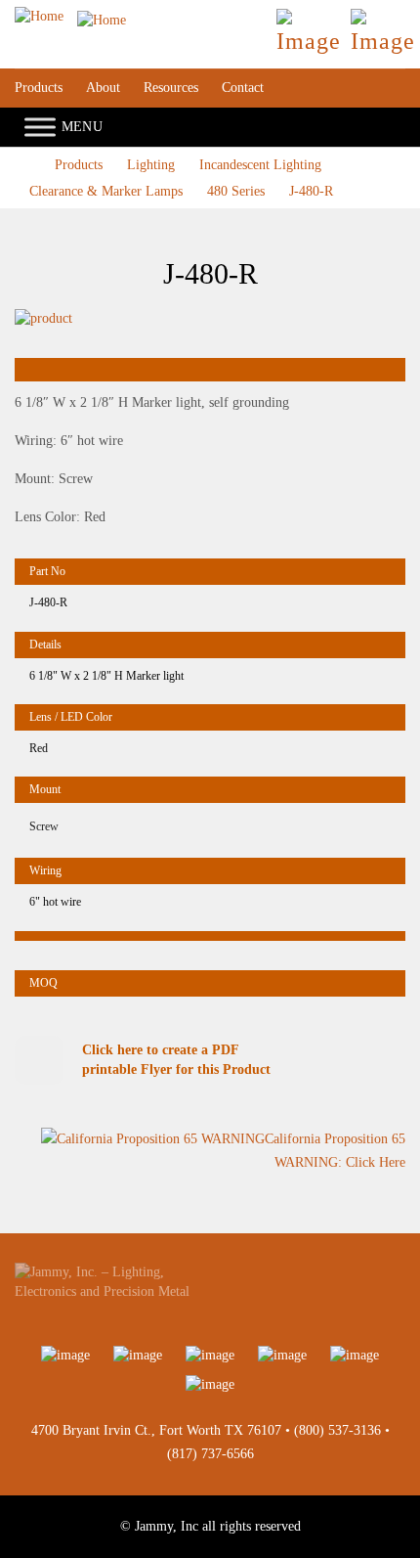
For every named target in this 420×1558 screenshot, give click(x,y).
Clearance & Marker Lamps (106, 191)
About (103, 87)
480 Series (236, 191)
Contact (243, 87)
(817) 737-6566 (210, 1454)
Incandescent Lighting (260, 164)
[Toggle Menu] (40, 127)
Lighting (151, 164)
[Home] (70, 16)
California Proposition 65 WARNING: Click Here (335, 1151)
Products (39, 87)
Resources (171, 87)
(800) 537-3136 (337, 1430)
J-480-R (311, 191)
